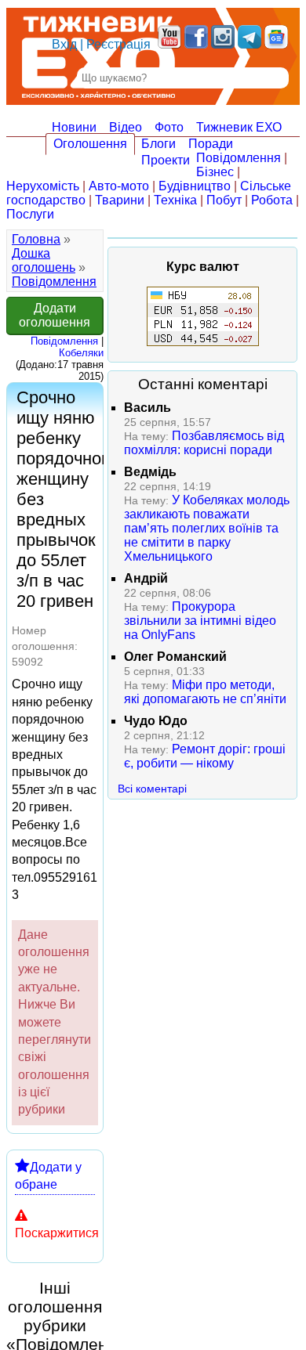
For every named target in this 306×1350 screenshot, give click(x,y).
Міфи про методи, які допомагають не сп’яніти (205, 692)
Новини (74, 127)
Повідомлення (238, 157)
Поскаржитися (57, 1233)
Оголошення (90, 143)
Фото (169, 127)
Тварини (119, 200)
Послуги (30, 214)
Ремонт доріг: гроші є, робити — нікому (205, 756)
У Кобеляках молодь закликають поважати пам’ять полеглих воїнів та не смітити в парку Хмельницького (207, 528)
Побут (224, 200)
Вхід (64, 44)
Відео (125, 127)
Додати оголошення (54, 315)
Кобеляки (81, 353)
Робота (272, 200)
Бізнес (215, 172)
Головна (36, 239)
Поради (210, 143)
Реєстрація (118, 44)
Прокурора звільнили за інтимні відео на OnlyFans (200, 620)
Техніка (175, 200)
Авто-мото (119, 186)
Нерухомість (42, 186)
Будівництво (194, 186)
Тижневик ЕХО (239, 127)
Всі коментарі (152, 788)
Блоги (158, 143)
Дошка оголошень (43, 260)
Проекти (165, 160)
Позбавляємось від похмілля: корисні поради (204, 443)
